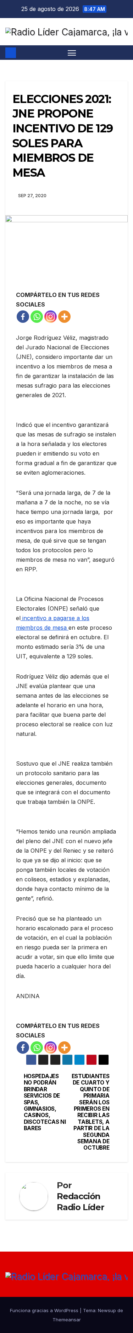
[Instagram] (50, 316)
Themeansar (66, 1319)
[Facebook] (23, 316)
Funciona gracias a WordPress (45, 1310)
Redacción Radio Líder (80, 1201)
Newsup (107, 1310)
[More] (64, 316)
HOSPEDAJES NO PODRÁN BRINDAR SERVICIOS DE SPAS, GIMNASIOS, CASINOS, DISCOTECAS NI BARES (45, 1102)
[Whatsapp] (37, 316)
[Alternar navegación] (72, 53)
